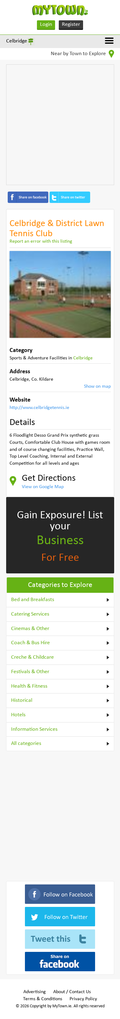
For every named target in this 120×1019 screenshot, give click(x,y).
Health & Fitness (29, 686)
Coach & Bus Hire (30, 643)
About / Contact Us (72, 991)
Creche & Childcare (32, 657)
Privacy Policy (83, 999)
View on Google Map (43, 486)
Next (101, 294)
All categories (26, 743)
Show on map (97, 386)
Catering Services (30, 614)
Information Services (34, 729)
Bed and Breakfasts (32, 600)
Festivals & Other (30, 672)
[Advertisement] (60, 125)
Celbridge (16, 41)
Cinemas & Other (30, 629)
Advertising (34, 991)
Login (46, 24)
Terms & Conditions (42, 999)
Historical (21, 700)
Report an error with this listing (41, 241)
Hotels (18, 715)
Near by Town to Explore (79, 54)
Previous (19, 294)
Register (71, 24)
